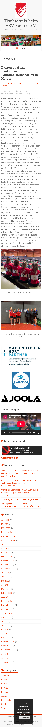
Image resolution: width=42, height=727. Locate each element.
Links (18, 724)
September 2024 (8, 540)
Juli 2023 (5, 573)
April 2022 (5, 634)
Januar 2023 (6, 597)
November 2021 (8, 642)
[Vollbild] (38, 433)
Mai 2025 (5, 524)
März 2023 (5, 589)
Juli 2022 (5, 621)
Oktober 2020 (7, 662)
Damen (20, 91)
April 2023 (5, 585)
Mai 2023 (5, 581)
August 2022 (6, 617)
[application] (21, 424)
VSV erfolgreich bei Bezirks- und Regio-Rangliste (21, 499)
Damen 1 (34, 83)
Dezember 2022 (7, 601)
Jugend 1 (5, 696)
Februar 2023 (6, 593)
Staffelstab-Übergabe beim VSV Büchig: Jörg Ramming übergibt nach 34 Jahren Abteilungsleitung (19, 493)
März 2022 (5, 638)
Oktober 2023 (7, 565)
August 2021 (6, 654)
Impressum (24, 724)
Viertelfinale (18, 94)
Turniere (4, 86)
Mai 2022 (5, 629)
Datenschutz (11, 724)
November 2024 (8, 536)
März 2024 (5, 552)
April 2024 (5, 548)
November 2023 (8, 561)
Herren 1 (4, 684)
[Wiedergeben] (4, 433)
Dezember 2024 (7, 532)
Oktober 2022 (7, 609)
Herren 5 (4, 692)
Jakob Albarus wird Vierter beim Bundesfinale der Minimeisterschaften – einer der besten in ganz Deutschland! (19, 473)
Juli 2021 (5, 658)
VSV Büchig (26, 94)
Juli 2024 (5, 544)
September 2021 (8, 650)
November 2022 (8, 605)
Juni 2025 (5, 520)
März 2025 (5, 528)
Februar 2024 (6, 556)
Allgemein (26, 83)
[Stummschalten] (34, 433)
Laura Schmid (9, 83)
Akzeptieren (25, 718)
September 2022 (8, 613)
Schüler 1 (5, 704)
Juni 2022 (5, 625)
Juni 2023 (5, 577)
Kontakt (32, 724)
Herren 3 (4, 688)
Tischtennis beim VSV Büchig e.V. (21, 23)
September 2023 (8, 569)
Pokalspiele (6, 700)
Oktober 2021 (7, 646)
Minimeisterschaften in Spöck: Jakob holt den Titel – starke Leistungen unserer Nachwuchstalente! (19, 483)
